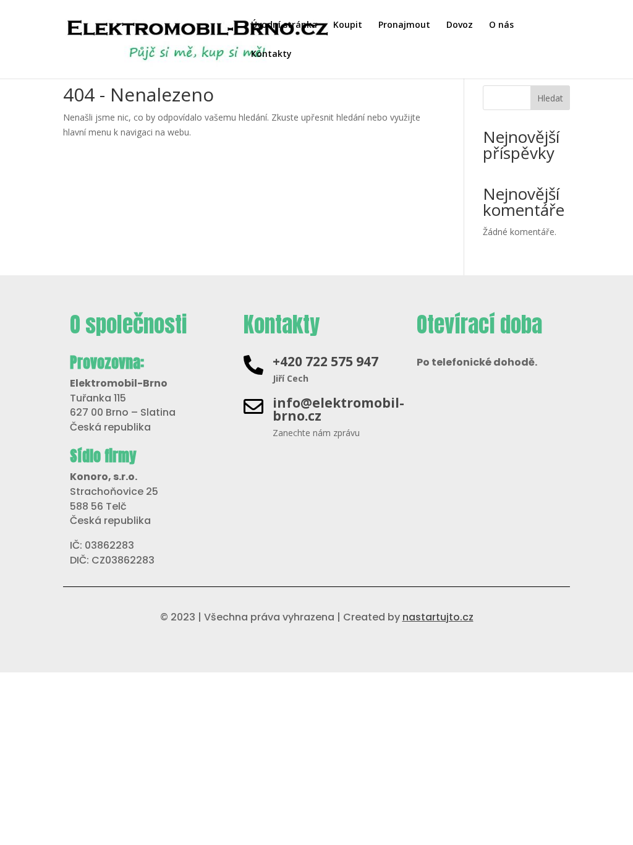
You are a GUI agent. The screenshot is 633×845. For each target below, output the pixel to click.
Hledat (550, 98)
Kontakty (271, 54)
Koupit (347, 25)
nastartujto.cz (438, 617)
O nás (501, 25)
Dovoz (459, 25)
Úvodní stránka (284, 25)
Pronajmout (404, 25)
